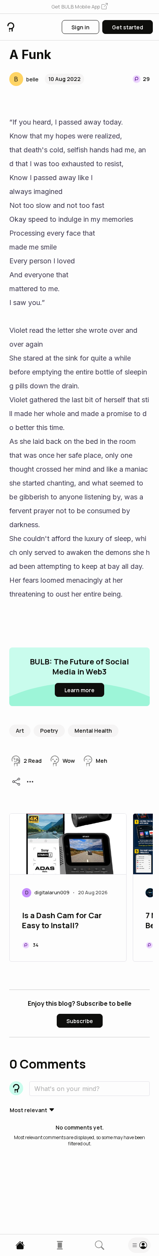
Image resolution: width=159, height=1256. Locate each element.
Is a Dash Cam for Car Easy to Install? (62, 920)
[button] (79, 7)
